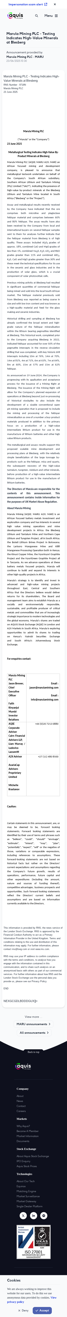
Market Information (28, 1136)
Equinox (21, 1186)
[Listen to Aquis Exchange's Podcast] (43, 1215)
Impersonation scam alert (26, 4)
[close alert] (54, 4)
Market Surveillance (28, 1196)
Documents (23, 1141)
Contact (21, 1106)
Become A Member (28, 1131)
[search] (36, 15)
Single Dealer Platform (30, 1206)
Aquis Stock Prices (27, 1166)
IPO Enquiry (23, 1161)
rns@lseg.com (19, 949)
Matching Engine (26, 1191)
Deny (25, 1310)
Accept (44, 1310)
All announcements (32, 1033)
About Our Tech (26, 1181)
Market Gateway (26, 1201)
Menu (48, 16)
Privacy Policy (39, 981)
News (20, 1101)
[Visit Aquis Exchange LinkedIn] (33, 1215)
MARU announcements (32, 1024)
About (20, 1096)
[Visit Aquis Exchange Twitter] (23, 1215)
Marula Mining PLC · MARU (25, 57)
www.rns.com (42, 949)
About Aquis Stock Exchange (33, 1156)
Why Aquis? (23, 1126)
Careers (21, 1111)
